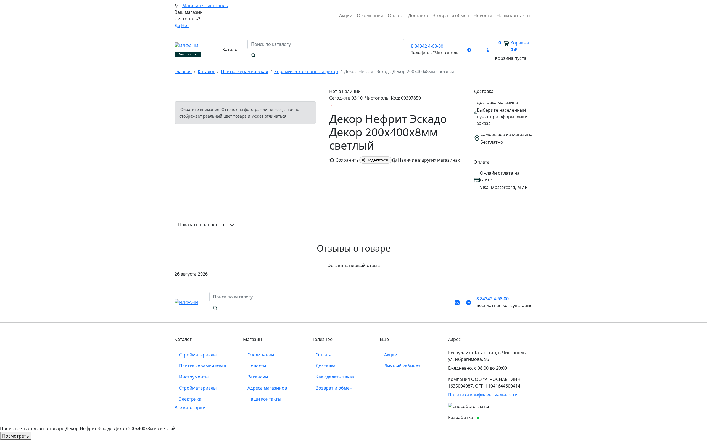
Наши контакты (513, 15)
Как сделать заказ (335, 377)
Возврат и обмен (450, 15)
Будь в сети (489, 417)
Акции (345, 15)
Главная (183, 71)
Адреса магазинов (267, 388)
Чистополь (205, 5)
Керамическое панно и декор (306, 71)
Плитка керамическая (244, 71)
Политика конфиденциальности (483, 395)
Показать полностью (201, 225)
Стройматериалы (198, 355)
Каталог (206, 71)
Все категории (190, 408)
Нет (185, 25)
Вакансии (257, 377)
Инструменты (194, 377)
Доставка (418, 15)
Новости (483, 15)
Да (177, 25)
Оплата (396, 15)
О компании (370, 15)
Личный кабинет (402, 366)
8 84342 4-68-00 (427, 46)
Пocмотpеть (15, 436)
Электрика (190, 399)
